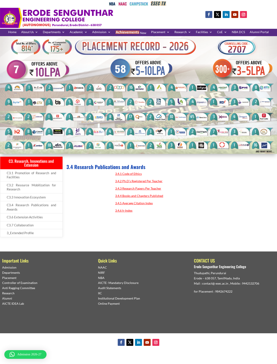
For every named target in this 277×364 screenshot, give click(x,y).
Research (180, 32)
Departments (52, 32)
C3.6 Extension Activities (25, 217)
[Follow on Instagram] (243, 14)
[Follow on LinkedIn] (226, 14)
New (142, 33)
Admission (99, 32)
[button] (25, 354)
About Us (27, 32)
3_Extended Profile (20, 233)
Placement (158, 32)
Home (12, 32)
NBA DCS (238, 32)
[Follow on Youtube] (234, 14)
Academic (76, 32)
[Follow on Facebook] (208, 14)
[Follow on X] (217, 14)
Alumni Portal (259, 32)
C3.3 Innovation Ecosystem (26, 197)
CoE (220, 32)
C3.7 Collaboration (20, 225)
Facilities (202, 32)
